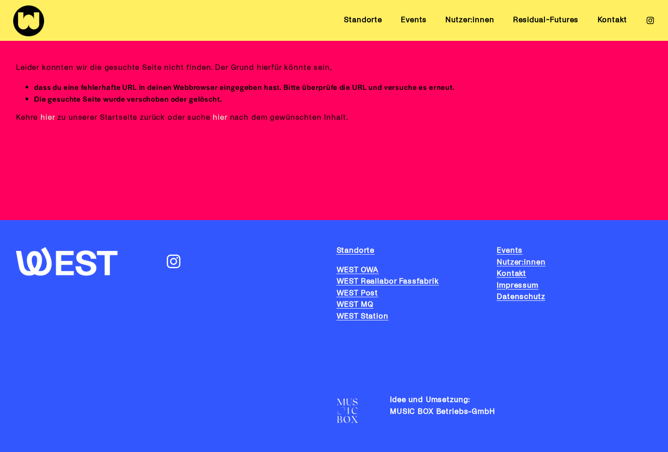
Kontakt (612, 20)
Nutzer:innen (469, 20)
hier (47, 117)
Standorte (363, 20)
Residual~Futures (546, 20)
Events (414, 20)
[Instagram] (650, 20)
